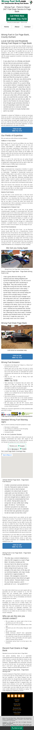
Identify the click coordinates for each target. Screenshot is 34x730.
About (17, 27)
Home (6, 27)
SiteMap (4, 723)
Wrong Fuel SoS (17, 709)
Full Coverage (10, 723)
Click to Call (18, 728)
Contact (27, 27)
